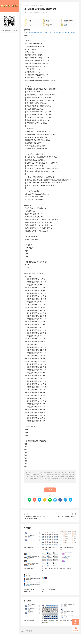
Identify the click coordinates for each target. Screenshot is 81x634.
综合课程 (39, 5)
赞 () (50, 490)
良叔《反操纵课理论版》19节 (67, 548)
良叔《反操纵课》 (29, 568)
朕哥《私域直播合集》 (66, 621)
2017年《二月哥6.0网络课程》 (66, 516)
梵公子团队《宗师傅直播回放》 (49, 590)
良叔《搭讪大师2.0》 (30, 547)
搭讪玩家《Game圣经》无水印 (50, 569)
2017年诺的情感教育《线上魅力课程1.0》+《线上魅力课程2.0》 (35, 517)
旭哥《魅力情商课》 (66, 568)
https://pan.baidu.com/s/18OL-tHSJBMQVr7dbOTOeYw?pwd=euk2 (51, 32)
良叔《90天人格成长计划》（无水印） (49, 548)
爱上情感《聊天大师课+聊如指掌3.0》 (50, 622)
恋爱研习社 (9, 6)
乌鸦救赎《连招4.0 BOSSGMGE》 (29, 590)
